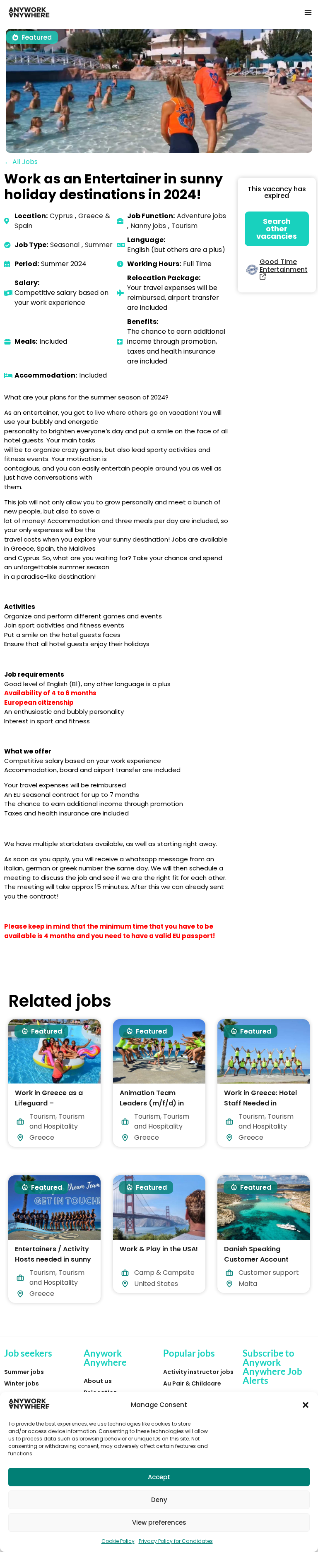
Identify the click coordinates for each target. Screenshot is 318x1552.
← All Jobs (21, 161)
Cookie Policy (118, 1541)
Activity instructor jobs (198, 1372)
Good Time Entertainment (284, 265)
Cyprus (61, 216)
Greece (90, 216)
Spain (23, 226)
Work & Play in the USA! (159, 1249)
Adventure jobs (201, 216)
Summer (99, 245)
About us (98, 1381)
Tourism (184, 226)
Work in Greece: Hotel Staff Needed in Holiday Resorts (260, 1103)
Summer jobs (24, 1372)
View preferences (159, 1522)
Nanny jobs (148, 226)
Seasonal (65, 245)
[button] (305, 1405)
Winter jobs (21, 1383)
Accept (159, 1477)
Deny (159, 1499)
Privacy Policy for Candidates (176, 1541)
